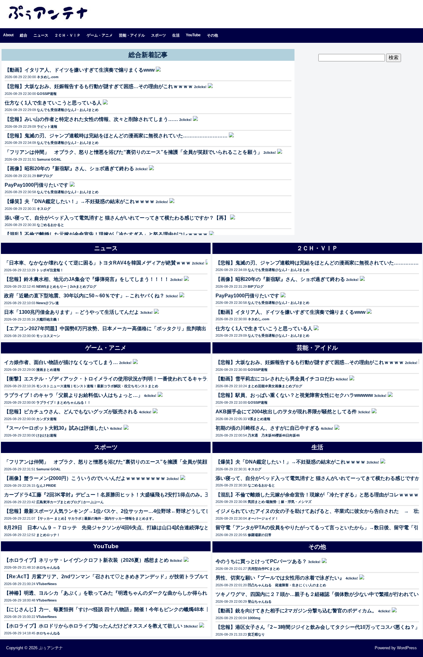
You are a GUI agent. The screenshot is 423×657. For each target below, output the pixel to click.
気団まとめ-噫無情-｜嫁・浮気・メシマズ (280, 502)
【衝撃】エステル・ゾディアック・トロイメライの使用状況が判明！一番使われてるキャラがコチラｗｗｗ (123, 378)
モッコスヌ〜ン (48, 336)
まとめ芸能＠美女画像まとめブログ (275, 386)
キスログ (43, 209)
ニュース (40, 35)
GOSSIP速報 (47, 93)
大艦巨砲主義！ (48, 319)
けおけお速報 (46, 435)
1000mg (254, 618)
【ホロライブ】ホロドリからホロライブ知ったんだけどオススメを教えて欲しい (93, 625)
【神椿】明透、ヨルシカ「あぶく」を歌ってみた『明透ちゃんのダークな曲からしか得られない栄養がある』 (125, 593)
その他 (212, 35)
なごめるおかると (50, 225)
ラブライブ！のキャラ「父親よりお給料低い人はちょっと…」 (73, 395)
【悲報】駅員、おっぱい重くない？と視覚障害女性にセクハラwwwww (294, 395)
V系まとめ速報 (259, 419)
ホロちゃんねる (48, 567)
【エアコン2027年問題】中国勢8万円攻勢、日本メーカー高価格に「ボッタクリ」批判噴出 (105, 328)
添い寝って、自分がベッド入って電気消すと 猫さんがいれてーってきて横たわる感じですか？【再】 (117, 217)
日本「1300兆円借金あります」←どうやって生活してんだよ (71, 312)
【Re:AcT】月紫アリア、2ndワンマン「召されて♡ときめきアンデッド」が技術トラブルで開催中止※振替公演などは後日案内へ (148, 576)
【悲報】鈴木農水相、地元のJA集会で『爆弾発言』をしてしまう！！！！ (86, 279)
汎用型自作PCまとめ (264, 568)
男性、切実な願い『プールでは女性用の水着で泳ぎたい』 (280, 577)
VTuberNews (46, 584)
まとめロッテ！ (48, 535)
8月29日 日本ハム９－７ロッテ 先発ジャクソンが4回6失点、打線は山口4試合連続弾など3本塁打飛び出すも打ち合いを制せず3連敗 (154, 527)
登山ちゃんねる (260, 601)
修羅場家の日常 (260, 535)
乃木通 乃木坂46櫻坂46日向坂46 (274, 435)
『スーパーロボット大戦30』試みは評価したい (56, 428)
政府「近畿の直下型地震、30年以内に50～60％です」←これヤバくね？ (84, 295)
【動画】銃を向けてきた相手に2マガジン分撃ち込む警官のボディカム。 (296, 610)
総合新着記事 (148, 54)
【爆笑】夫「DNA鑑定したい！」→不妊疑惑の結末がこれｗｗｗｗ (80, 201)
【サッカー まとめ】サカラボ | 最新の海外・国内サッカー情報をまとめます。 (96, 518)
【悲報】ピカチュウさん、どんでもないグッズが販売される (71, 411)
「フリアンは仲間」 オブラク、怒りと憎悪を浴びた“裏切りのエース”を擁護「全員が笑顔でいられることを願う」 (133, 152)
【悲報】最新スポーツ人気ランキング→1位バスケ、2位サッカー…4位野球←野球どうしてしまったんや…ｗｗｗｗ (132, 511)
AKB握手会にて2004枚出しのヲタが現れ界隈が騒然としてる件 (286, 411)
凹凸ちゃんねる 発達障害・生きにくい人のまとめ (287, 585)
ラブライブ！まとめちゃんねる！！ (63, 402)
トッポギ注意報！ (49, 270)
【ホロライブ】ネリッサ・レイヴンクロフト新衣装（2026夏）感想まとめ (86, 560)
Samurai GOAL (49, 159)
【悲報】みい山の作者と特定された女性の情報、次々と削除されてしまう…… (91, 119)
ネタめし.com (48, 77)
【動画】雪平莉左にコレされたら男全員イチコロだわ (275, 378)
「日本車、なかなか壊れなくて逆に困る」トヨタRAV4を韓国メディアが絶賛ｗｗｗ (97, 262)
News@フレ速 (47, 303)
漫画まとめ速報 (48, 369)
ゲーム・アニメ (100, 35)
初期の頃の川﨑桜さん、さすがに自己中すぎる (268, 428)
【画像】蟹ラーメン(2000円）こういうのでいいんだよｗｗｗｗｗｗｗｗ (84, 478)
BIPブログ (45, 176)
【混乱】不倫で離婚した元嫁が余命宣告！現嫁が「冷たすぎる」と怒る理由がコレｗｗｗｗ (106, 234)
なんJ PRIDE (46, 485)
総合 (23, 35)
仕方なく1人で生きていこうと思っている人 (53, 102)
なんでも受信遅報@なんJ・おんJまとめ (67, 110)
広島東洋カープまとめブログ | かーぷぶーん (70, 502)
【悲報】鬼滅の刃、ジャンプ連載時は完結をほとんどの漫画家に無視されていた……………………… (116, 135)
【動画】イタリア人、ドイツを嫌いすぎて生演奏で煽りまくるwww (80, 70)
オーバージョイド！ (263, 518)
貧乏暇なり (256, 634)
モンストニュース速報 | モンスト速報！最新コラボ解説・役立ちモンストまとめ (97, 386)
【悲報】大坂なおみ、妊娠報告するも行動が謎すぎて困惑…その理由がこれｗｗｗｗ (99, 86)
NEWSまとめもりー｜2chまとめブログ (66, 286)
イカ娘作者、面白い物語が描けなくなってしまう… (61, 362)
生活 (176, 35)
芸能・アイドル (132, 35)
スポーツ (158, 35)
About (8, 35)
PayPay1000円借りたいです (36, 185)
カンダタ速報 (46, 419)
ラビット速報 (47, 126)
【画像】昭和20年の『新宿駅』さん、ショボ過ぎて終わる (69, 168)
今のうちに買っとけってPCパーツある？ (261, 561)
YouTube (193, 35)
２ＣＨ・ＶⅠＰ (68, 35)
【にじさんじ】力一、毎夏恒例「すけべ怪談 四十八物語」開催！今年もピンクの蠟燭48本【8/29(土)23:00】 (124, 609)
